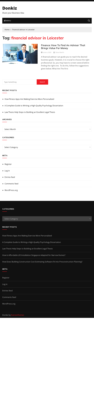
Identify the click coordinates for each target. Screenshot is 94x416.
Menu (8, 21)
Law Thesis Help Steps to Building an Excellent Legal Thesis (30, 112)
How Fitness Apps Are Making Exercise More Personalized (29, 99)
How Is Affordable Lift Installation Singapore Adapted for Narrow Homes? (33, 255)
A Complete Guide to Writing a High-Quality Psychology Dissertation (34, 105)
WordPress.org (11, 190)
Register (8, 164)
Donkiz (9, 8)
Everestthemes (17, 315)
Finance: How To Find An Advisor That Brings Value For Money (63, 47)
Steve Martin (59, 52)
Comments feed (11, 183)
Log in (7, 170)
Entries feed (10, 177)
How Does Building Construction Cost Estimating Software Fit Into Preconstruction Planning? (42, 261)
